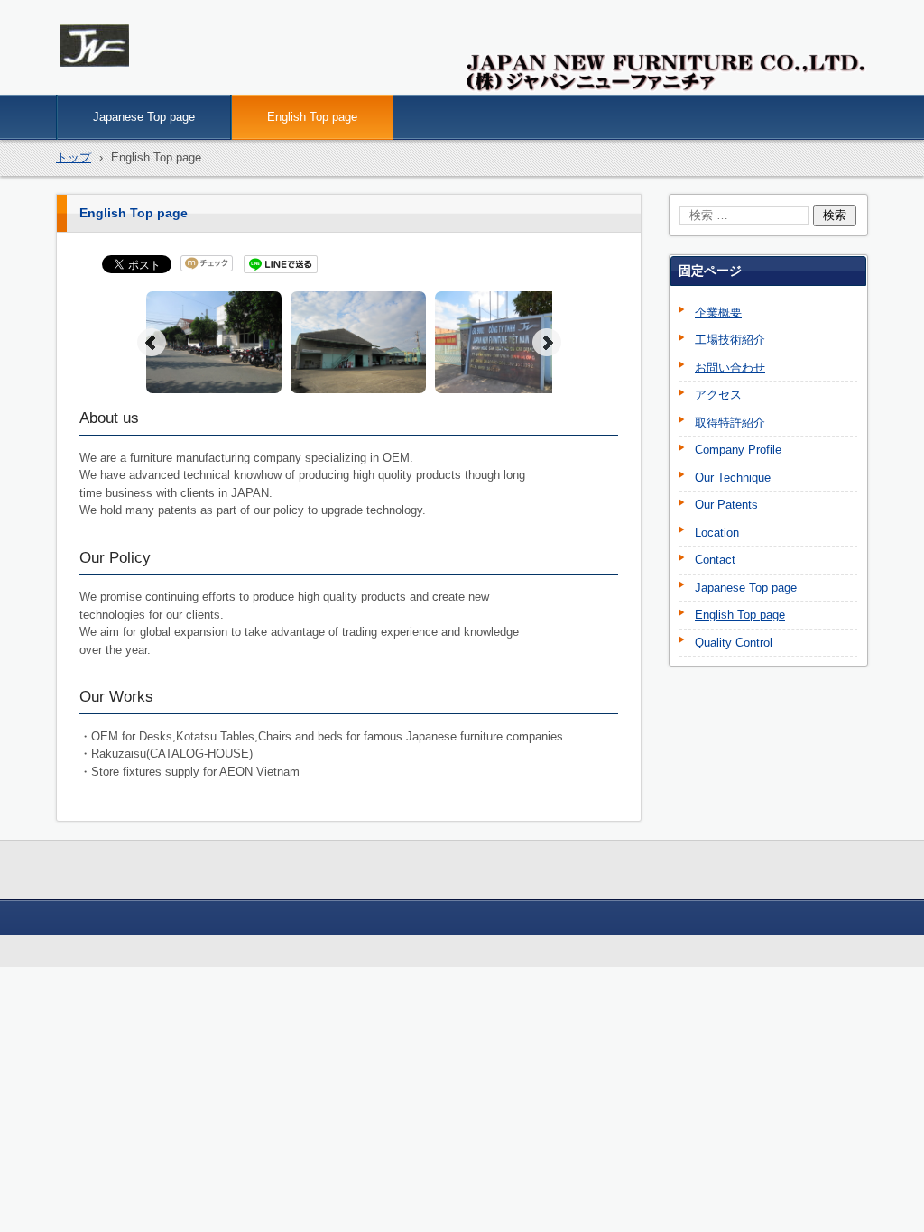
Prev (151, 342)
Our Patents (726, 504)
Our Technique (733, 477)
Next (546, 342)
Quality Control (733, 642)
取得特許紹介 (730, 422)
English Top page (312, 117)
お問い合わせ (730, 367)
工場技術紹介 (730, 339)
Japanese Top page (144, 117)
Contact (715, 559)
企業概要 (718, 312)
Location (717, 532)
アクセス (718, 394)
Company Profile (738, 449)
